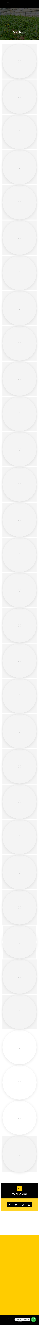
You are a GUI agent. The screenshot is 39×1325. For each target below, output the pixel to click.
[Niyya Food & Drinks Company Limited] (8, 3)
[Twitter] (16, 1204)
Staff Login (20, 1306)
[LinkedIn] (29, 1204)
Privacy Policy (13, 1301)
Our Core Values (20, 1296)
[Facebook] (10, 1204)
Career (11, 1291)
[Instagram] (23, 1204)
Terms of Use (27, 1291)
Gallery (29, 1301)
